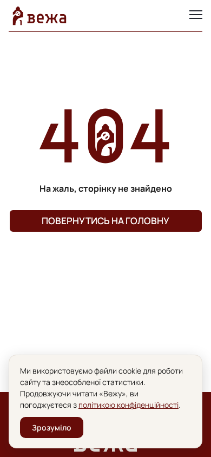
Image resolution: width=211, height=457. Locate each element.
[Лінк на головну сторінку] (39, 15)
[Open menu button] (195, 15)
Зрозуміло (51, 427)
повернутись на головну (105, 220)
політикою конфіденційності (128, 405)
